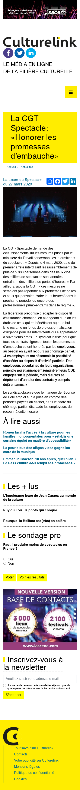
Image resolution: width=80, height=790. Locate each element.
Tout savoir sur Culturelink (33, 748)
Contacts (21, 754)
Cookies (20, 779)
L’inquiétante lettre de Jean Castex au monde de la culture (39, 498)
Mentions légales (27, 767)
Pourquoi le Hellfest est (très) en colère (34, 521)
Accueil (11, 167)
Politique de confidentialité (34, 773)
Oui (10, 559)
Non (11, 563)
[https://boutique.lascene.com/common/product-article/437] (40, 619)
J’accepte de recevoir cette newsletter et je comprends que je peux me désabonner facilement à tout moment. (38, 687)
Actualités (27, 167)
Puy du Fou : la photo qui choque (30, 510)
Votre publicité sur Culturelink (36, 760)
